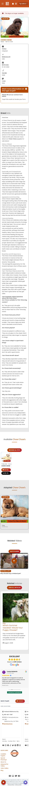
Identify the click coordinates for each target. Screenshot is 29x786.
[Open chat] (25, 782)
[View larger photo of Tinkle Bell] (9, 453)
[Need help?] (3, 782)
